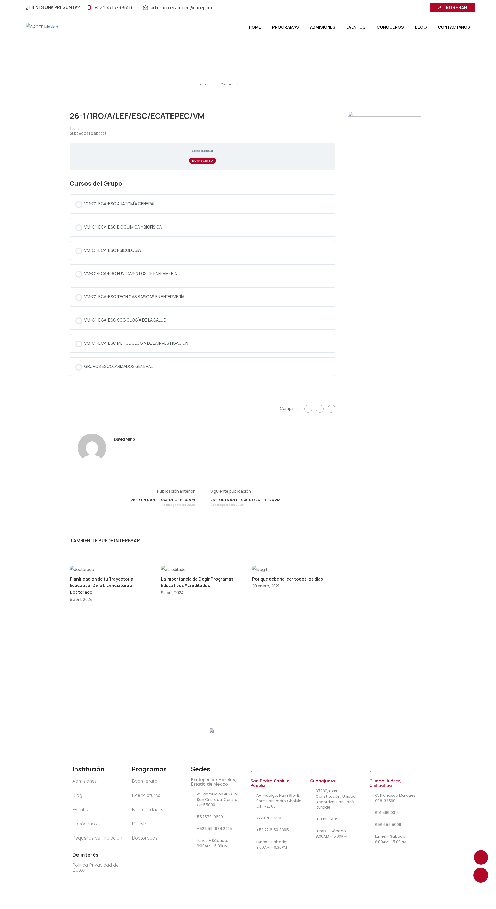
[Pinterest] (331, 409)
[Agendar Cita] (481, 857)
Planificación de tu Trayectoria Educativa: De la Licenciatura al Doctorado (102, 585)
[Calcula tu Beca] (480, 875)
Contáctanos (454, 27)
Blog (421, 27)
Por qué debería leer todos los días (287, 579)
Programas (285, 27)
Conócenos (390, 27)
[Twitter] (320, 409)
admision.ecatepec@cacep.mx (182, 8)
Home (255, 27)
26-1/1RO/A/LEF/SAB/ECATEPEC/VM (245, 500)
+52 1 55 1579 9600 (113, 8)
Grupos (226, 84)
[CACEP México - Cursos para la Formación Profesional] (52, 29)
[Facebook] (308, 409)
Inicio (203, 84)
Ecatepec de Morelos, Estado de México (213, 782)
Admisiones (322, 27)
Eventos (356, 27)
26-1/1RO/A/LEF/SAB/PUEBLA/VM (162, 500)
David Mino (124, 439)
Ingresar (456, 7)
